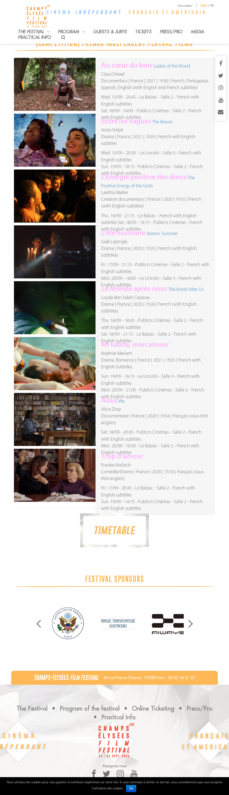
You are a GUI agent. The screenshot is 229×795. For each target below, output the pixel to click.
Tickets (143, 31)
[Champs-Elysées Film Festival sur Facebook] (220, 64)
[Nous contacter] (220, 112)
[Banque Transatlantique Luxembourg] (118, 623)
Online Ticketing (153, 708)
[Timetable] (114, 530)
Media (197, 31)
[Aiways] (168, 623)
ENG (204, 6)
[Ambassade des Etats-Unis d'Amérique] (68, 623)
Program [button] (69, 31)
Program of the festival (90, 708)
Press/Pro (171, 31)
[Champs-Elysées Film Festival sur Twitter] (220, 76)
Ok (131, 789)
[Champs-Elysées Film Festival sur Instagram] (220, 88)
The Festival (31, 708)
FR (212, 6)
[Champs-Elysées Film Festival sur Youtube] (220, 100)
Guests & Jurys (110, 31)
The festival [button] (32, 31)
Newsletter (185, 6)
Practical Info (35, 37)
